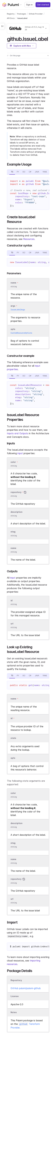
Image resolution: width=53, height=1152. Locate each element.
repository (16, 492)
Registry (11, 14)
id (11, 600)
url (12, 623)
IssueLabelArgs (18, 310)
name (13, 548)
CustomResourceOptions (21, 333)
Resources (29, 239)
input (20, 453)
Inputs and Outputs (17, 433)
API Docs (11, 18)
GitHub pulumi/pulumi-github (26, 988)
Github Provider (36, 14)
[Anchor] (50, 38)
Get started (43, 4)
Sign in (29, 4)
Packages (21, 14)
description (16, 512)
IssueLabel (22, 18)
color (13, 462)
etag (13, 532)
